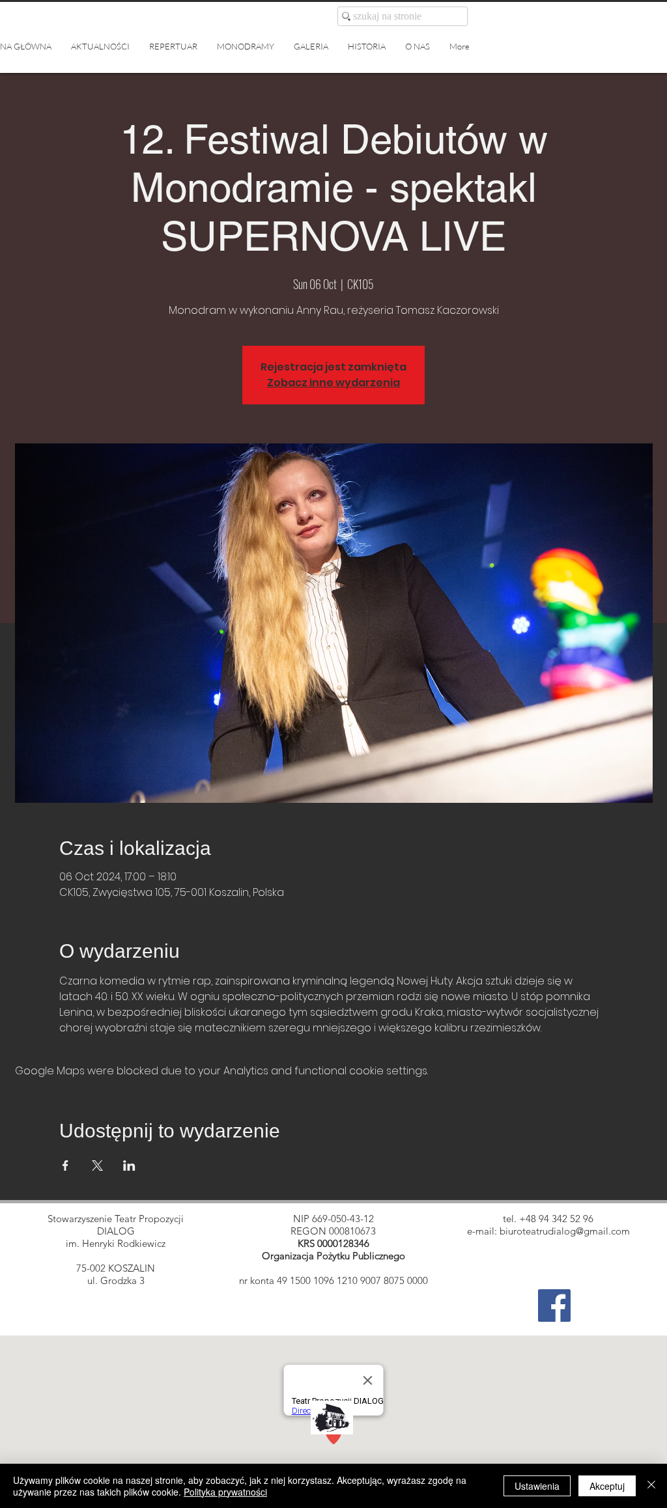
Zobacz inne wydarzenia (333, 382)
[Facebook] (554, 1305)
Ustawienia (537, 1485)
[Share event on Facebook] (65, 1165)
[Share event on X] (97, 1165)
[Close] (651, 1486)
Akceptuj (607, 1485)
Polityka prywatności (225, 1491)
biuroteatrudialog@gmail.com (565, 1231)
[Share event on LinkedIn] (129, 1165)
